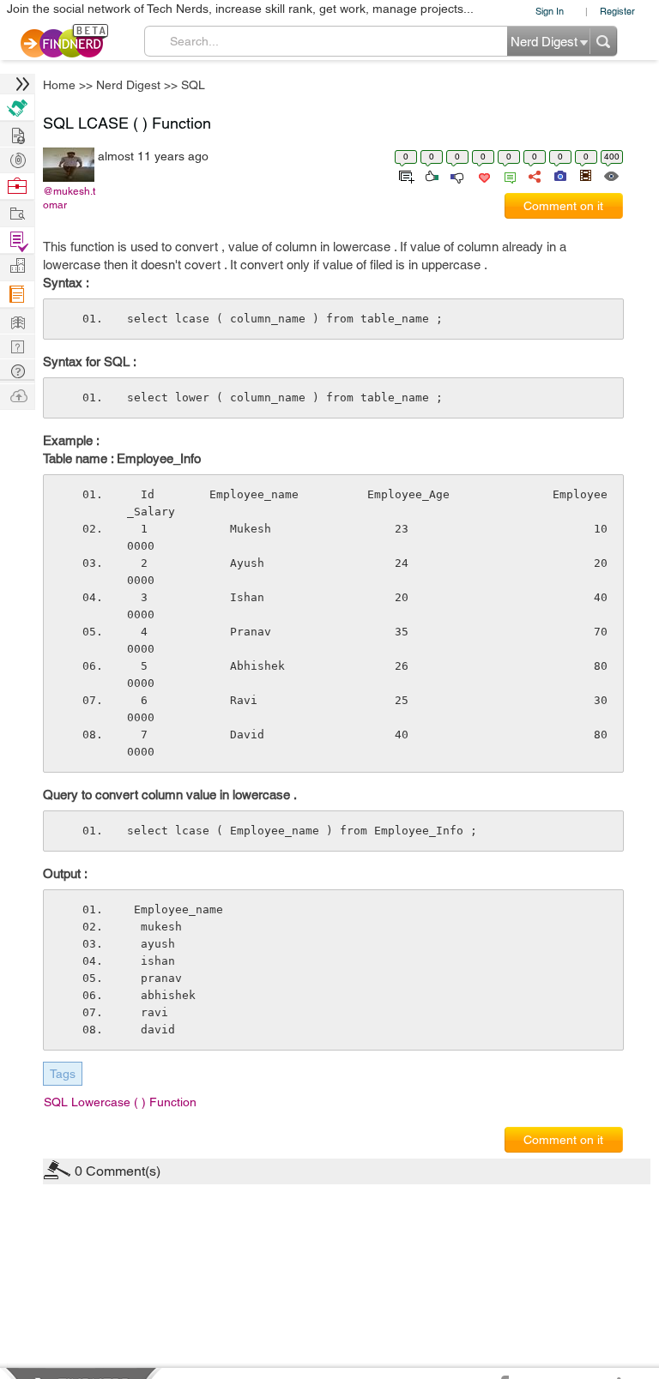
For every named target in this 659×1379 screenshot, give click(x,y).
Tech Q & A (17, 345)
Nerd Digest (128, 85)
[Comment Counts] (507, 175)
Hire (17, 107)
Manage (17, 240)
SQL (193, 85)
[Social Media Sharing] (533, 175)
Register (617, 10)
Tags (63, 1074)
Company (17, 266)
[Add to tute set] (404, 175)
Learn (17, 294)
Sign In (549, 10)
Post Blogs (17, 395)
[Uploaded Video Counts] (585, 175)
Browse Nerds (17, 158)
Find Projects (17, 212)
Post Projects (17, 133)
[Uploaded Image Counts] (559, 175)
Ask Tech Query (17, 370)
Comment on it (563, 206)
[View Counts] (610, 175)
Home (59, 85)
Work (17, 186)
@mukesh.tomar (69, 198)
